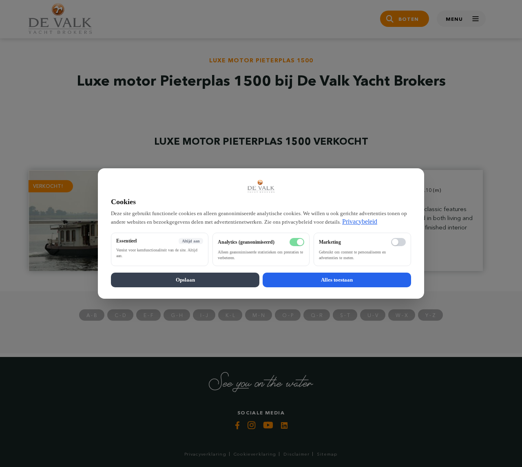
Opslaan (185, 280)
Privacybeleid (359, 221)
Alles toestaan (337, 280)
